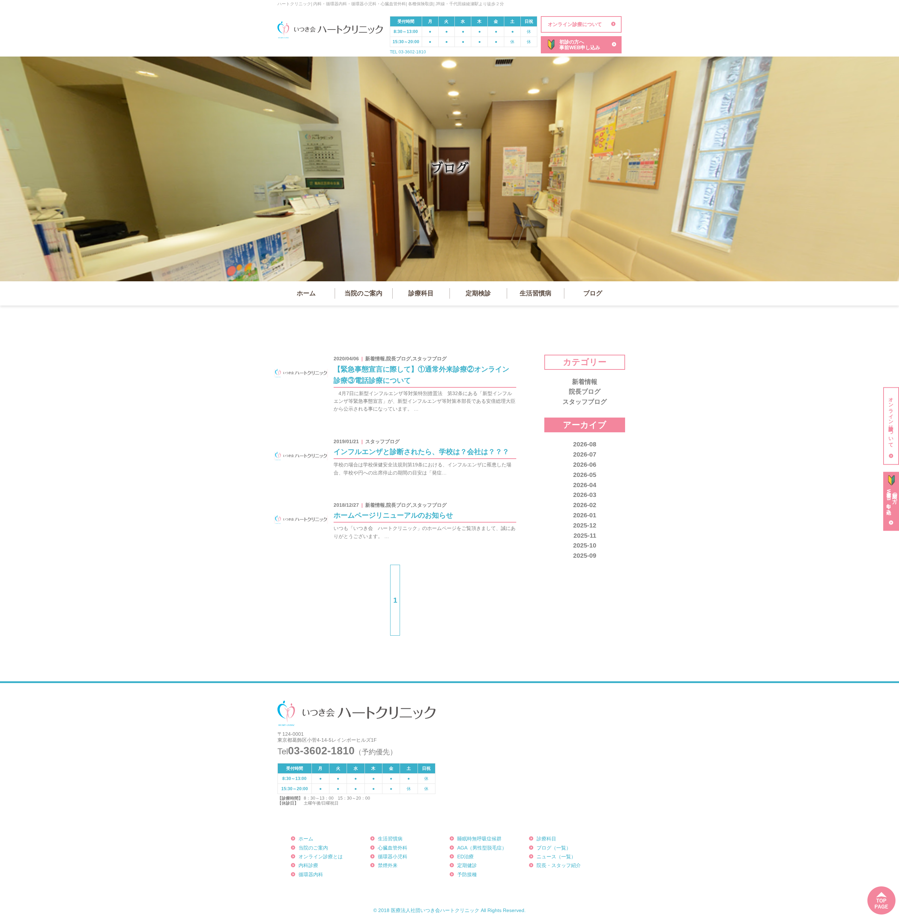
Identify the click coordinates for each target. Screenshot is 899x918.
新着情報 (584, 381)
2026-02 (584, 505)
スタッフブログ (585, 401)
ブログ (592, 293)
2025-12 (584, 525)
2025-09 (584, 555)
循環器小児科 (392, 856)
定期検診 (478, 293)
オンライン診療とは (320, 856)
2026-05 (584, 474)
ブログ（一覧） (554, 848)
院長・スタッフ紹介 (559, 865)
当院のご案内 (363, 293)
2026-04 (584, 484)
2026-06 (584, 464)
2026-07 (584, 454)
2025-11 (584, 535)
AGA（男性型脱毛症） (482, 848)
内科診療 (308, 865)
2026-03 (584, 494)
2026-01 (584, 515)
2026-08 (584, 444)
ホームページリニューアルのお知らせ (393, 515)
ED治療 (465, 856)
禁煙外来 (388, 865)
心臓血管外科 (392, 848)
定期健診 (467, 865)
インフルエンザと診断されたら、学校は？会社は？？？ (421, 451)
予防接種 (467, 874)
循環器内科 (310, 874)
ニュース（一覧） (556, 856)
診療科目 (421, 293)
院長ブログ (585, 391)
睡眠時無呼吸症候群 (479, 838)
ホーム (306, 293)
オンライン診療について (575, 24)
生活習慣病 (535, 293)
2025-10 (584, 545)
